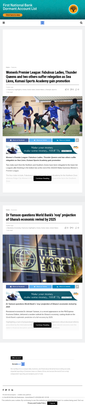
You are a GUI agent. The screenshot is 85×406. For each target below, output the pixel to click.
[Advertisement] (42, 49)
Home (8, 67)
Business (14, 210)
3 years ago (9, 87)
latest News (40, 89)
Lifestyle (48, 89)
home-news (31, 89)
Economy (17, 228)
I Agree (52, 403)
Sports (54, 89)
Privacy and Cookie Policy (36, 403)
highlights (18, 89)
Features (13, 67)
